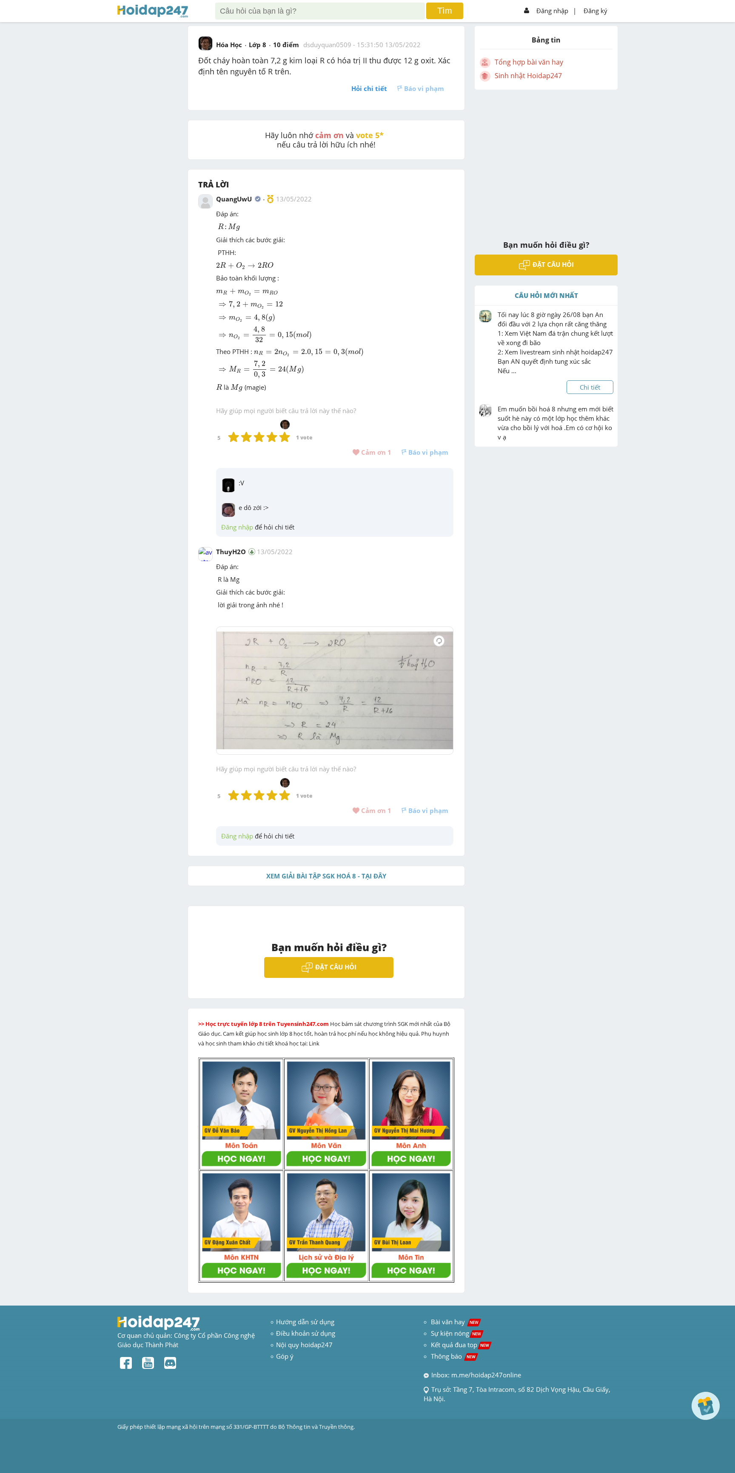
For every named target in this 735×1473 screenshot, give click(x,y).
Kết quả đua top (460, 1344)
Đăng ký (595, 10)
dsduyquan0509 (327, 44)
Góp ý (284, 1356)
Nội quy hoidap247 (304, 1344)
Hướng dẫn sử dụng (305, 1321)
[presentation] (229, 228)
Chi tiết (590, 387)
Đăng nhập (552, 10)
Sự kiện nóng (456, 1333)
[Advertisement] (546, 159)
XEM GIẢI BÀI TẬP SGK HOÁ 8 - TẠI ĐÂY (326, 876)
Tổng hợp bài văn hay (529, 62)
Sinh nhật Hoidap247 (528, 75)
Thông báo (453, 1356)
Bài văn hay (454, 1321)
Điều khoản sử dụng (305, 1333)
